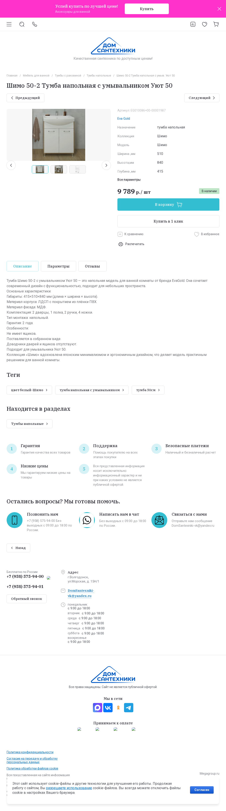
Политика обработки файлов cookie (32, 768)
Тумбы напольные (99, 75)
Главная (12, 75)
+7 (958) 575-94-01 (25, 586)
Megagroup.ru (209, 773)
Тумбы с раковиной (68, 75)
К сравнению (133, 234)
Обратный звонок (26, 599)
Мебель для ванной (36, 75)
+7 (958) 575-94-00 (25, 576)
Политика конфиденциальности (30, 752)
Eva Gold (123, 119)
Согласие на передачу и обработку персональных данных (32, 760)
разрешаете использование (69, 788)
